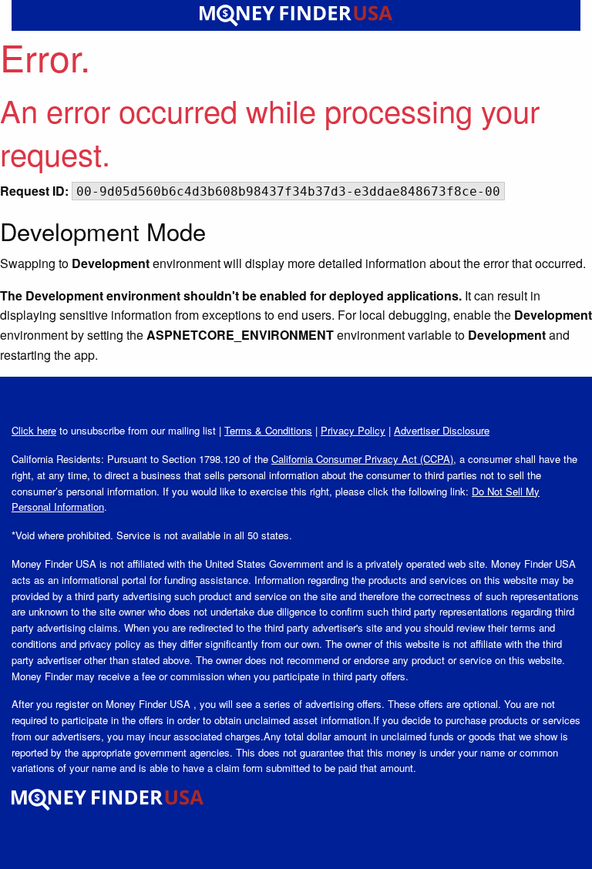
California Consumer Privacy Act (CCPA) (362, 458)
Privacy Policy (353, 430)
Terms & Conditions (268, 430)
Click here (34, 430)
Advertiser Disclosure (441, 430)
